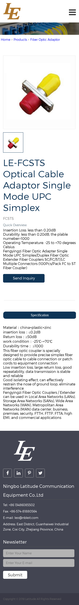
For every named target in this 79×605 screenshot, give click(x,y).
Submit (15, 575)
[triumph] (39, 127)
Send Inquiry (24, 278)
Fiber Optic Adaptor (45, 39)
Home (5, 39)
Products (20, 39)
